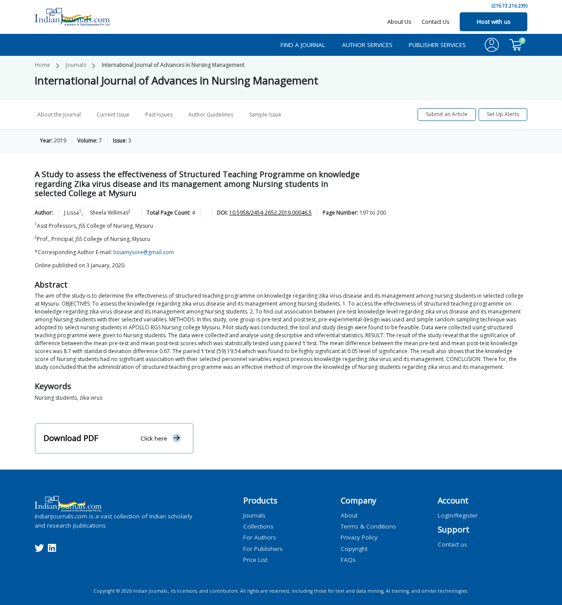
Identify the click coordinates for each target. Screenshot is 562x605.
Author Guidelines (210, 114)
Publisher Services (437, 45)
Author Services (367, 45)
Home (42, 65)
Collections (258, 526)
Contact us (452, 544)
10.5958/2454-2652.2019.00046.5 (270, 212)
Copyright (354, 548)
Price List (255, 559)
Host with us (494, 22)
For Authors (259, 537)
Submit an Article (447, 114)
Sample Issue (265, 114)
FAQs (348, 559)
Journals (76, 65)
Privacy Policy (359, 537)
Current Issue (113, 114)
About (349, 515)
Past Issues (159, 114)
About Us (399, 22)
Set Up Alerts (503, 114)
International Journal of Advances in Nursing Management (173, 65)
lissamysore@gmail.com (143, 252)
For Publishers (263, 548)
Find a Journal (303, 45)
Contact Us (436, 22)
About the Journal (59, 114)
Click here (153, 438)
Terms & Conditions (368, 526)
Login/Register (458, 515)
